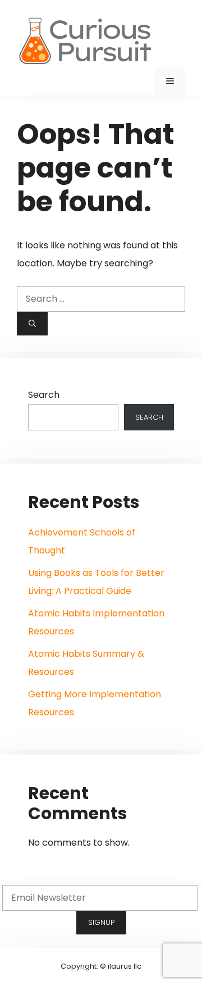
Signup (101, 922)
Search (43, 394)
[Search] (32, 323)
